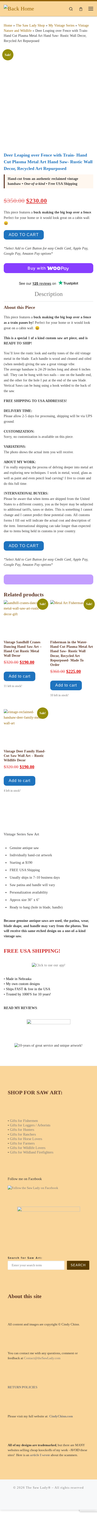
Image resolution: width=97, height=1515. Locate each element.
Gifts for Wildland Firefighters (31, 1152)
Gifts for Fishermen (24, 1121)
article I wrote (40, 1455)
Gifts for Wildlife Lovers (27, 1148)
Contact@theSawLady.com (42, 1358)
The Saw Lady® (38, 1487)
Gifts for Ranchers (23, 1134)
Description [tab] (49, 293)
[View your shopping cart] (81, 8)
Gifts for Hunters (22, 1130)
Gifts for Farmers (22, 1143)
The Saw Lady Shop (30, 25)
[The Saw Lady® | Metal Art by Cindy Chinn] (19, 8)
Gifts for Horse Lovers (26, 1139)
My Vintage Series (61, 25)
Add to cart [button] (19, 676)
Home (8, 25)
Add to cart (24, 235)
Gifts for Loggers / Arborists (30, 1125)
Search (78, 1265)
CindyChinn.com (61, 1416)
